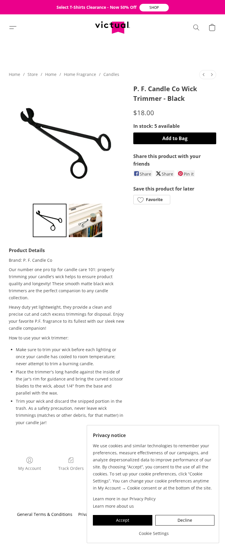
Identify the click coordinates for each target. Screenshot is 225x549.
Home (14, 74)
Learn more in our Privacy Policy (124, 499)
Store (33, 74)
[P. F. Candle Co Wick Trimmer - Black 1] (86, 220)
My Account (29, 468)
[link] (153, 531)
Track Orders (71, 468)
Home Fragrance (80, 74)
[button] (154, 7)
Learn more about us (113, 506)
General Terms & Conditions (44, 514)
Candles (111, 74)
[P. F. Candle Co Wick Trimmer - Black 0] (50, 220)
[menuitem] (204, 74)
